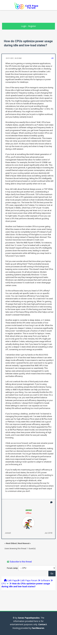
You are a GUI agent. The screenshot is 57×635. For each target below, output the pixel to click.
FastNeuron (38, 628)
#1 (52, 58)
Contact (42, 624)
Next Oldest (11, 543)
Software (45, 580)
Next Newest (23, 543)
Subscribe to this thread (21, 561)
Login (23, 26)
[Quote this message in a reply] (51, 502)
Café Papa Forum (28, 580)
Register (32, 26)
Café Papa (12, 580)
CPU (3, 583)
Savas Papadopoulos (29, 617)
